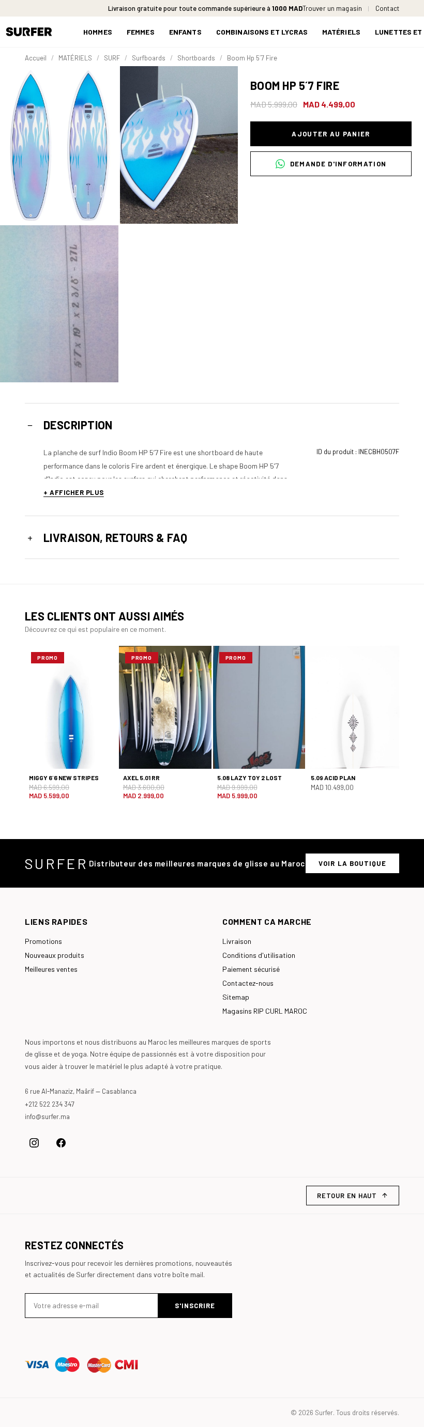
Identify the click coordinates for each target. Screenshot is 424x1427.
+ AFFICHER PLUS (73, 492)
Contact (387, 8)
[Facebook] (61, 1143)
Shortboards (196, 58)
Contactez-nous (248, 983)
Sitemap (235, 996)
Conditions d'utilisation (258, 955)
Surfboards (148, 58)
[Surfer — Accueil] (36, 31)
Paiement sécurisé (251, 969)
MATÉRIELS (75, 58)
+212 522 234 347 (49, 1104)
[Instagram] (34, 1143)
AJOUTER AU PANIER (331, 134)
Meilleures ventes (51, 969)
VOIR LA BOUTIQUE (352, 863)
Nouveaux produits (54, 955)
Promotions (43, 941)
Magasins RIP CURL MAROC (264, 1010)
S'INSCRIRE (195, 1305)
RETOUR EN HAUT (347, 1195)
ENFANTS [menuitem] (185, 31)
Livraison (236, 941)
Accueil (36, 58)
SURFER (56, 863)
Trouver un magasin (332, 8)
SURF (112, 58)
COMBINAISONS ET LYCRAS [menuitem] (262, 31)
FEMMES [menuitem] (141, 31)
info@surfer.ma (47, 1116)
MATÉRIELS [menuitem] (341, 31)
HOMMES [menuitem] (97, 31)
